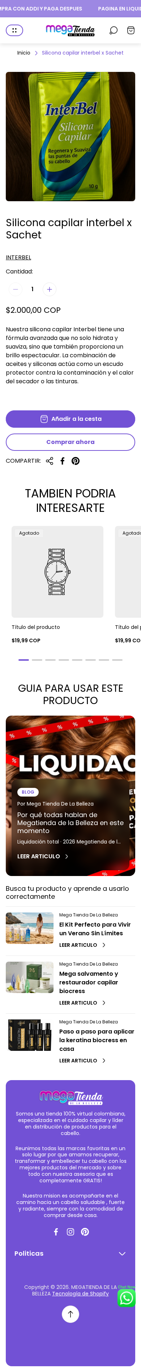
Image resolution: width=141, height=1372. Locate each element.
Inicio (23, 53)
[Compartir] (49, 461)
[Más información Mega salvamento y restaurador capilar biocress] (30, 977)
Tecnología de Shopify (80, 1293)
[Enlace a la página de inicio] (70, 1097)
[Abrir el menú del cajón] (14, 30)
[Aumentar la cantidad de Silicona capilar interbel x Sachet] (49, 289)
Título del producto (36, 627)
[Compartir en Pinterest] (75, 461)
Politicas (28, 1253)
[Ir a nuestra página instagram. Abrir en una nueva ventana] (70, 1232)
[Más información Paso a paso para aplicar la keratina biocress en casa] (30, 1035)
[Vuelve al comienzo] (70, 1314)
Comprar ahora (70, 442)
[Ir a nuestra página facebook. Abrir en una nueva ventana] (56, 1232)
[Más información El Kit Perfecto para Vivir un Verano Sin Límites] (30, 928)
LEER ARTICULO (38, 856)
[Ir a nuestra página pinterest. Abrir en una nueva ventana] (85, 1232)
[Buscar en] (113, 30)
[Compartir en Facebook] (62, 461)
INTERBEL (18, 258)
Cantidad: (19, 271)
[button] (23, 660)
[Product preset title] (57, 572)
